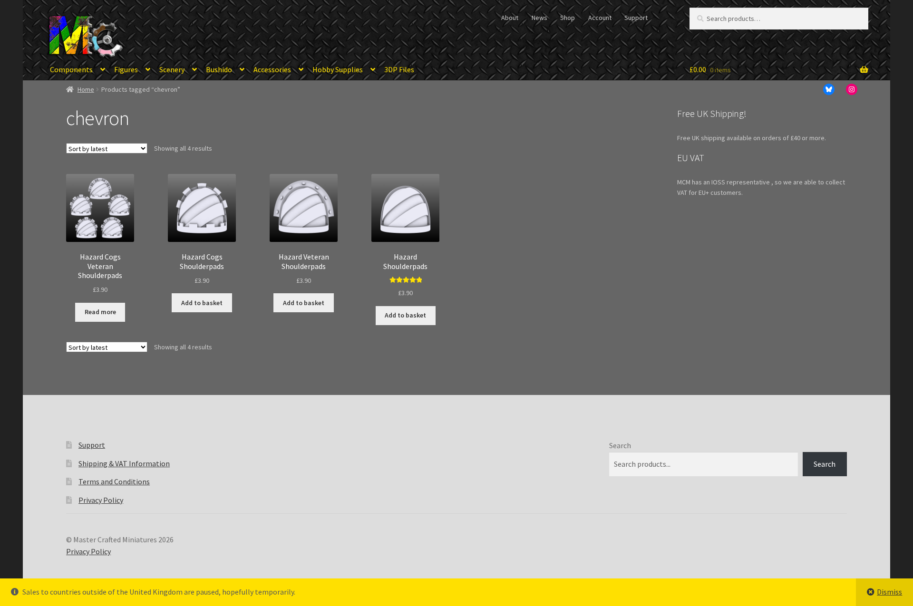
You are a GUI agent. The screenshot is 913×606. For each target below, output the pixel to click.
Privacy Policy (100, 500)
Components (71, 69)
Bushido (219, 69)
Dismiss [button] (889, 591)
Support (636, 17)
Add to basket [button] (202, 302)
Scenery (172, 69)
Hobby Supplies (337, 69)
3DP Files (399, 69)
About (509, 17)
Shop (567, 17)
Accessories (272, 69)
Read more (100, 312)
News (539, 17)
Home (86, 89)
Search (620, 445)
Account (600, 17)
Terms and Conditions (114, 481)
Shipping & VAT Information (124, 463)
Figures (126, 69)
